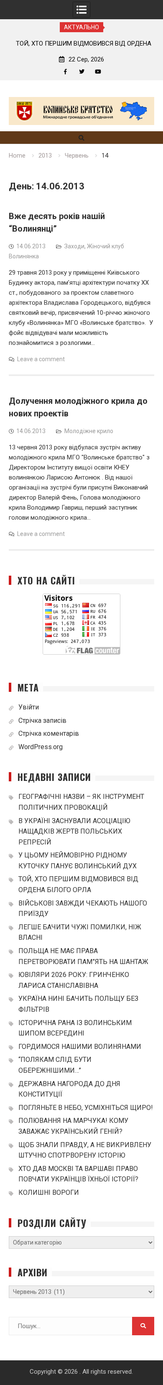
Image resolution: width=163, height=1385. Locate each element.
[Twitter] (81, 71)
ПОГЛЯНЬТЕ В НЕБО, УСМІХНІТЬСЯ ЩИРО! (85, 1108)
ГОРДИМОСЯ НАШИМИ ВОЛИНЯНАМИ (79, 1047)
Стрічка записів (42, 720)
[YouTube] (98, 71)
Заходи (74, 246)
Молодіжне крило (88, 431)
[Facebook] (65, 71)
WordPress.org (40, 747)
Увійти (28, 707)
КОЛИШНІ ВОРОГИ (48, 1192)
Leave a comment (41, 359)
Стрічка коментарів (48, 733)
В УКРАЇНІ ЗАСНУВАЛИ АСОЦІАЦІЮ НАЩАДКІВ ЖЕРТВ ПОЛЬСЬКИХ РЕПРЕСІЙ (74, 831)
